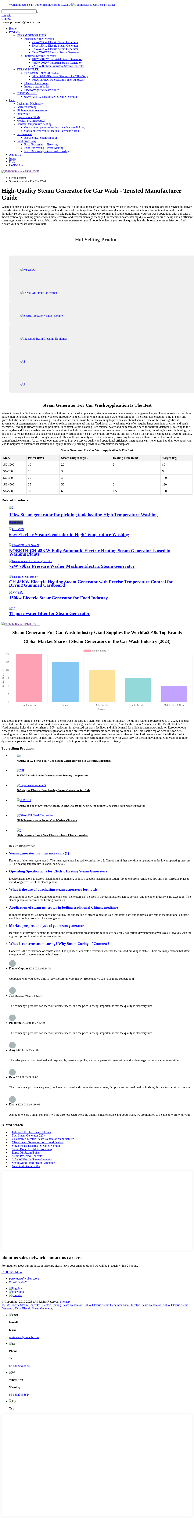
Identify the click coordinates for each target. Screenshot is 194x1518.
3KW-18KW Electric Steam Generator (55, 45)
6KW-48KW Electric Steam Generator (55, 49)
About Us (15, 154)
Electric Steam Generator (39, 38)
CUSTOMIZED (27, 93)
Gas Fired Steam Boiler (26, 1166)
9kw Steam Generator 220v (28, 1135)
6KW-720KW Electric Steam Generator (56, 52)
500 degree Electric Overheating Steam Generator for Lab (53, 790)
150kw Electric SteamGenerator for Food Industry (58, 597)
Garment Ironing (27, 107)
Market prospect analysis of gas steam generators (47, 926)
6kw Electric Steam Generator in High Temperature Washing (69, 534)
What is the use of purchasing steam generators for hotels (53, 889)
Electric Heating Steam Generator (62, 1305)
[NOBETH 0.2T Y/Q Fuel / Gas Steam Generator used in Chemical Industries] (19, 755)
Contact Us (16, 164)
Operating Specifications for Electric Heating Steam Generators (58, 871)
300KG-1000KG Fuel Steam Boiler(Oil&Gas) (60, 76)
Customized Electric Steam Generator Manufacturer (43, 1138)
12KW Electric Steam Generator (102, 1305)
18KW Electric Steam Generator (21, 1305)
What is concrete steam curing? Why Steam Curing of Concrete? (59, 944)
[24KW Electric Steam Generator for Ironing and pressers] (20, 770)
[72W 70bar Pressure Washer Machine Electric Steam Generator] (30, 561)
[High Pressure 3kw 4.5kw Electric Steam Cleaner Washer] (19, 830)
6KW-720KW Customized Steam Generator (50, 96)
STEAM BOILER (28, 69)
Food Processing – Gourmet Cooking (46, 151)
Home (12, 28)
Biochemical (24, 134)
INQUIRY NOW (12, 1272)
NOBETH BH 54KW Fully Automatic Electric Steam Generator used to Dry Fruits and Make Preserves (81, 805)
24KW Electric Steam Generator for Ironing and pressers (52, 775)
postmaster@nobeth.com (24, 1278)
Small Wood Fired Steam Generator (33, 1162)
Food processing (26, 141)
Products (14, 32)
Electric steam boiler (36, 83)
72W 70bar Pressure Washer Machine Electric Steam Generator (72, 566)
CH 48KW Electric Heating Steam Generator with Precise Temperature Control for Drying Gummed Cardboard (91, 583)
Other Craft (23, 113)
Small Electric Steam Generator (142, 1305)
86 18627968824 (19, 1281)
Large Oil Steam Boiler (26, 1152)
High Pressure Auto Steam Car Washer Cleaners (47, 820)
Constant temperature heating (34, 124)
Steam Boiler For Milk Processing (32, 1149)
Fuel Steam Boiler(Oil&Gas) (41, 72)
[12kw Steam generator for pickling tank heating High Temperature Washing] (11, 507)
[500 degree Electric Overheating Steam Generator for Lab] (31, 785)
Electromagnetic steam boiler (41, 89)
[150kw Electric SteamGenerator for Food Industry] (16, 592)
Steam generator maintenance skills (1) (39, 853)
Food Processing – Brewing (41, 144)
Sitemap (65, 1301)
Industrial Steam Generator (40, 55)
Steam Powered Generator (27, 1156)
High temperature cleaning (32, 110)
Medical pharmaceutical (31, 120)
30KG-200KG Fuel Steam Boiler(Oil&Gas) (58, 79)
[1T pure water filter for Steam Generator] (12, 608)
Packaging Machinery (30, 103)
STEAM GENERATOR (31, 35)
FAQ (12, 161)
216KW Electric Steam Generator (32, 1159)
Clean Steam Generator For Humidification (37, 1142)
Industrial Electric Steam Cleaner (31, 1132)
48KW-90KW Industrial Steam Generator (57, 62)
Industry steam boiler (36, 86)
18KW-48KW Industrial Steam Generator (57, 59)
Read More (16, 522)
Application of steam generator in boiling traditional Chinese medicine (63, 907)
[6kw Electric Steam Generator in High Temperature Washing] (16, 529)
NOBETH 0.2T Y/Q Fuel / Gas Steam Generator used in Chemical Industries (64, 760)
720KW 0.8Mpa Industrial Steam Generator (58, 66)
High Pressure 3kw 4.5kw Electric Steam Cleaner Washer (52, 835)
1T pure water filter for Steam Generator (49, 613)
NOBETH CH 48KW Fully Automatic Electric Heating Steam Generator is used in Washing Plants (89, 552)
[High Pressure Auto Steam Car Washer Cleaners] (35, 815)
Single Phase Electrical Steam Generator (36, 1145)
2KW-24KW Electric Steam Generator (55, 42)
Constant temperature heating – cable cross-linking (54, 127)
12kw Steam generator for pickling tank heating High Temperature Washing (83, 514)
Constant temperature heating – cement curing (51, 130)
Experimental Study (28, 117)
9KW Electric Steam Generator (33, 1308)
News (12, 158)
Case (12, 100)
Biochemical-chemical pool (40, 137)
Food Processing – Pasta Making (43, 147)
